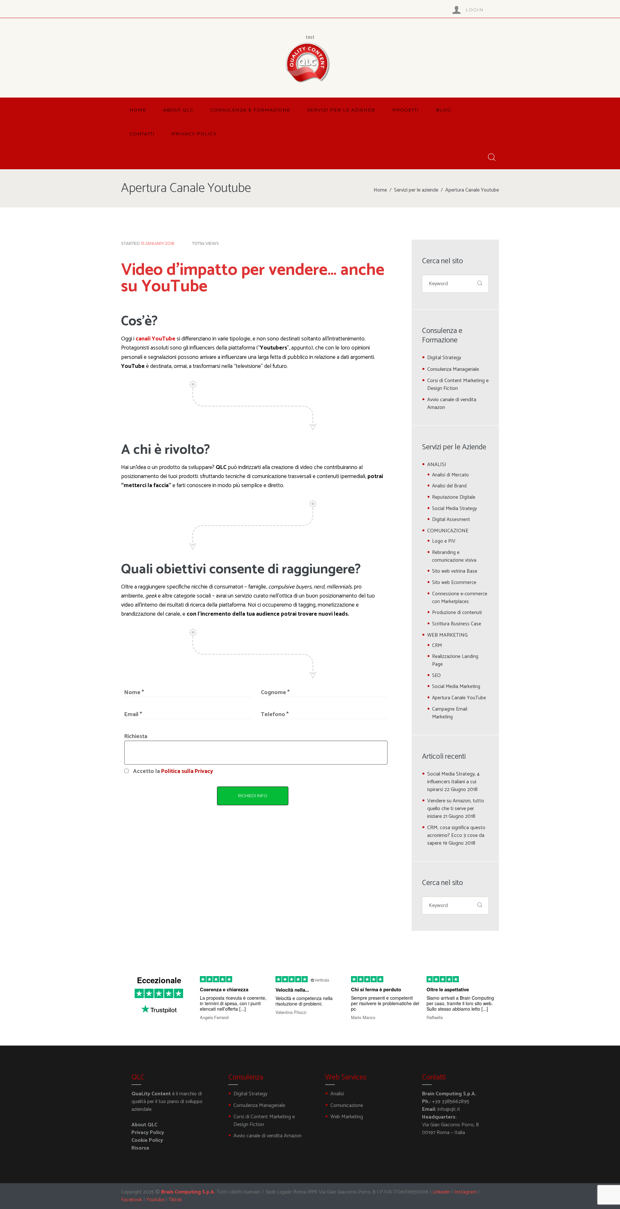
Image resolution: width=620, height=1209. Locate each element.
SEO (436, 676)
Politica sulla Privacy (187, 771)
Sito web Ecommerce (454, 582)
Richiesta (135, 736)
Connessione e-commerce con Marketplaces (459, 598)
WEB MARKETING (447, 635)
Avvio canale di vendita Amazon (451, 403)
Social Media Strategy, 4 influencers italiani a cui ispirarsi (453, 782)
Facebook (131, 1199)
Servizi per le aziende (416, 190)
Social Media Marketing (456, 687)
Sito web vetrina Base (454, 571)
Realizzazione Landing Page (455, 660)
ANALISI (436, 464)
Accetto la (173, 771)
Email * (133, 714)
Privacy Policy (147, 1132)
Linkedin (441, 1192)
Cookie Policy (147, 1140)
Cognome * (275, 692)
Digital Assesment (451, 520)
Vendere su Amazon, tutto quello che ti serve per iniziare (455, 809)
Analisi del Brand (449, 486)
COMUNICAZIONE (448, 530)
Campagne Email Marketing (449, 713)
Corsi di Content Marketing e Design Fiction (458, 384)
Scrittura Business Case (456, 624)
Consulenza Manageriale (453, 369)
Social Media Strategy (454, 509)
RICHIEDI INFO (252, 795)
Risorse (140, 1148)
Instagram (465, 1192)
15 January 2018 (157, 243)
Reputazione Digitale (453, 497)
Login (474, 9)
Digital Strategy (444, 357)
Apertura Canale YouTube (459, 698)
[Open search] (491, 157)
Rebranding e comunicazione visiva (454, 556)
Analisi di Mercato (450, 475)
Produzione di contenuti (457, 613)
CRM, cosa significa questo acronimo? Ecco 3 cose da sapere (456, 835)
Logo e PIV (443, 541)
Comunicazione (346, 1105)
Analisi (337, 1093)
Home (380, 190)
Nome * (134, 692)
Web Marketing (346, 1116)
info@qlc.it (449, 1109)
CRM (437, 645)
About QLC (144, 1124)
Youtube (155, 1199)
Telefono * (275, 714)
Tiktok (175, 1199)
